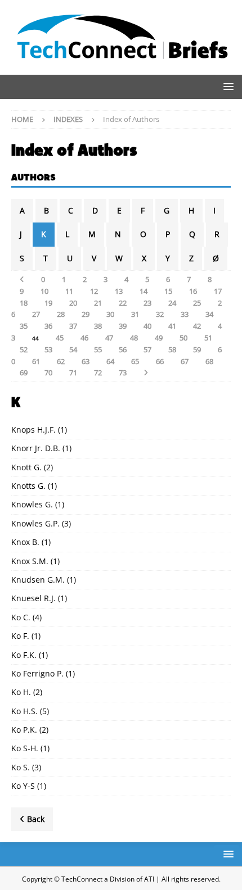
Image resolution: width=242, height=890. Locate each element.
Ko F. (20, 635)
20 (73, 303)
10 (44, 291)
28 (61, 314)
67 (185, 361)
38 (98, 326)
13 (119, 291)
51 (208, 338)
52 (24, 349)
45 (60, 338)
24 (172, 303)
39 (123, 326)
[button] (226, 86)
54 (73, 349)
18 (24, 303)
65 (135, 361)
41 (172, 326)
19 (48, 303)
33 (185, 314)
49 (159, 338)
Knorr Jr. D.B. (35, 448)
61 (36, 361)
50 (183, 338)
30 (110, 314)
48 (134, 338)
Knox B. (25, 542)
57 (147, 349)
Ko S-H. (24, 748)
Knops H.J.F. (33, 429)
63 (85, 361)
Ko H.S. (24, 711)
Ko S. (20, 767)
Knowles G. (32, 504)
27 (36, 314)
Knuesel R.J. (33, 598)
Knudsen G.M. (38, 579)
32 (160, 314)
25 (197, 303)
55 (98, 349)
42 (197, 326)
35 (24, 326)
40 (147, 326)
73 (123, 372)
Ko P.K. (24, 729)
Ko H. (21, 692)
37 (73, 326)
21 (98, 303)
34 (209, 314)
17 (218, 291)
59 (197, 349)
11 (69, 291)
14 (143, 291)
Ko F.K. (24, 655)
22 (123, 303)
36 (48, 326)
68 (209, 361)
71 (73, 372)
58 (172, 349)
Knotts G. (28, 485)
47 (109, 338)
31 (135, 314)
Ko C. (20, 617)
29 (85, 314)
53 (48, 349)
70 (48, 372)
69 (24, 372)
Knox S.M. (29, 561)
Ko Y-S (23, 785)
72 (98, 372)
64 (110, 361)
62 (61, 361)
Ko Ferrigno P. (37, 673)
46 (84, 338)
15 (168, 291)
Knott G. (26, 467)
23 (147, 303)
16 (193, 291)
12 (94, 291)
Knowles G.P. (35, 523)
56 (123, 349)
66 (160, 361)
